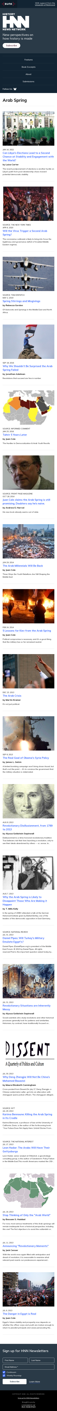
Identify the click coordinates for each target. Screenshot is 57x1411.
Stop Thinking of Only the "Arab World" (27, 1215)
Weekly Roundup (14, 1375)
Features (28, 59)
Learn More (34, 1381)
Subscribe (11, 45)
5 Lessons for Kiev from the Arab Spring (27, 630)
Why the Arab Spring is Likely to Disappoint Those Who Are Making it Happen (25, 900)
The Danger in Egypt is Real (19, 1313)
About (28, 74)
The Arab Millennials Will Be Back (23, 565)
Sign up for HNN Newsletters (28, 1398)
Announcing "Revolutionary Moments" (26, 1246)
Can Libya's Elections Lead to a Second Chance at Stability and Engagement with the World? (28, 156)
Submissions (28, 81)
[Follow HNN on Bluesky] (15, 89)
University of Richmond (45, 5)
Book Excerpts (29, 67)
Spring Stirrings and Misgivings (21, 301)
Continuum (11, 1372)
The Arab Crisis (12, 695)
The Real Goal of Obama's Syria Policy (26, 757)
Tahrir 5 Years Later (15, 434)
